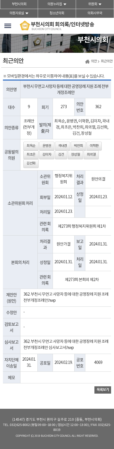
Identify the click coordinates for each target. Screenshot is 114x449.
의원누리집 (54, 4)
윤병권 (46, 146)
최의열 (91, 155)
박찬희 (78, 146)
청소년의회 (56, 13)
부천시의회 (19, 4)
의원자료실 (16, 13)
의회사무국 (94, 13)
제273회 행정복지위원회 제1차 (82, 226)
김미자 (46, 155)
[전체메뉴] (8, 26)
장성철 (75, 155)
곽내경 (62, 146)
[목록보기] (102, 390)
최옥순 (31, 146)
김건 (61, 155)
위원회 (92, 4)
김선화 (31, 163)
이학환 (94, 146)
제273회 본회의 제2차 (82, 280)
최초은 (31, 155)
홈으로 (87, 62)
